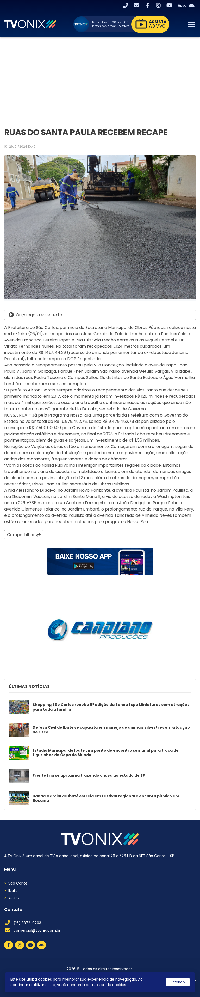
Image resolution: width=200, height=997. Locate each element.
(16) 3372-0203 (27, 922)
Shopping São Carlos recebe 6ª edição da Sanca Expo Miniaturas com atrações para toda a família (111, 707)
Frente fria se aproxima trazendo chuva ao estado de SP (89, 775)
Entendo (178, 982)
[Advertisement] (100, 76)
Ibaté (13, 890)
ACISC (13, 897)
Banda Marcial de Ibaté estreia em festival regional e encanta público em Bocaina (106, 798)
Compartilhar (21, 535)
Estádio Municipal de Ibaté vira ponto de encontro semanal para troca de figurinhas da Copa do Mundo (106, 752)
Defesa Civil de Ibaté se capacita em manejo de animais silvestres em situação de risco (111, 729)
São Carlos (18, 883)
